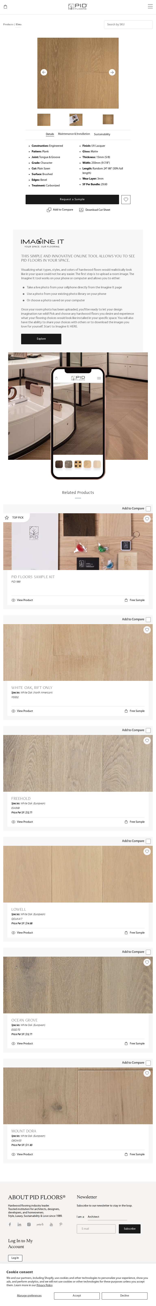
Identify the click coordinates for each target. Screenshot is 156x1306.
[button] (150, 6)
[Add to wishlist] (147, 519)
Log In (15, 1258)
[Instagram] (29, 1224)
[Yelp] (40, 1224)
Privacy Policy (45, 1285)
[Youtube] (51, 1224)
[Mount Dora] (78, 1095)
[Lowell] (78, 874)
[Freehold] (78, 763)
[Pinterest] (61, 1224)
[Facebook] (10, 1224)
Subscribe (129, 1228)
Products (8, 25)
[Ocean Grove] (78, 985)
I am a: (80, 1216)
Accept (77, 1295)
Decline (124, 1295)
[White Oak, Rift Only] (78, 652)
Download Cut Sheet (98, 210)
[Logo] (77, 6)
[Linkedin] (19, 1224)
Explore (41, 338)
